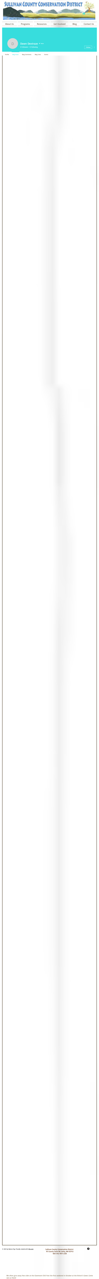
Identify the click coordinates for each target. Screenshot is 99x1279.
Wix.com (30, 1249)
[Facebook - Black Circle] (88, 1249)
